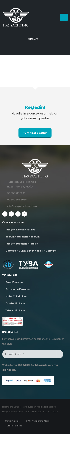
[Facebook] (4, 214)
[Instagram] (11, 214)
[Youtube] (18, 214)
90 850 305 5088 (17, 199)
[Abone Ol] (59, 354)
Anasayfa (33, 39)
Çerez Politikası (12, 421)
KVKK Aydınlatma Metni (37, 421)
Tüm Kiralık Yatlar (35, 133)
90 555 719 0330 (16, 193)
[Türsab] (12, 321)
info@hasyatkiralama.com (22, 206)
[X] (24, 214)
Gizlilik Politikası (14, 425)
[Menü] (64, 17)
